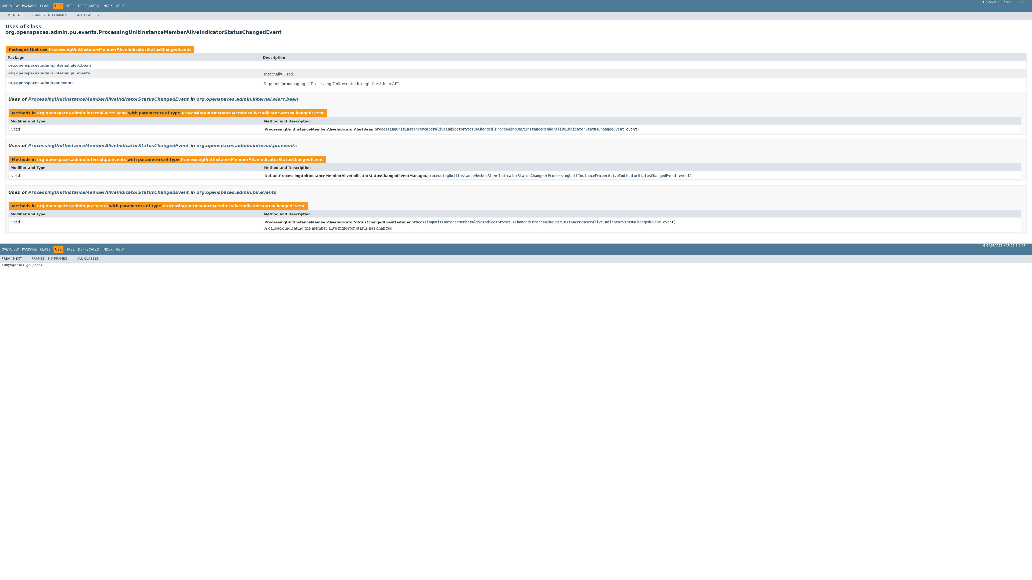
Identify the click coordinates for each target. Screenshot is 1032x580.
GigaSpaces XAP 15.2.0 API (1004, 2)
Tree (70, 6)
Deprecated (88, 6)
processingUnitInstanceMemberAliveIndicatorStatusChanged (434, 129)
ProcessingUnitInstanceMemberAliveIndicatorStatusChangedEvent (120, 49)
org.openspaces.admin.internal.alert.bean (49, 65)
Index (107, 6)
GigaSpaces (32, 265)
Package (29, 6)
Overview (10, 6)
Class (45, 6)
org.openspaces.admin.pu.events (41, 83)
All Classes (88, 15)
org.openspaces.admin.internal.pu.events (49, 73)
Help (120, 6)
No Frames (57, 15)
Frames (38, 15)
